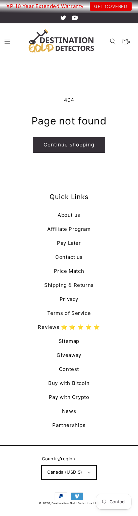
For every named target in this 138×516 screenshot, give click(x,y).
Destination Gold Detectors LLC (75, 503)
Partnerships (68, 425)
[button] (113, 41)
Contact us (69, 257)
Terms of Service (69, 313)
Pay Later (69, 243)
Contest (69, 369)
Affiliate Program (68, 229)
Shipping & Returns (69, 285)
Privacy (69, 299)
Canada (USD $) (64, 472)
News (69, 411)
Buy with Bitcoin (69, 383)
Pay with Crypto (69, 397)
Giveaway (69, 355)
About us (69, 215)
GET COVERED (110, 6)
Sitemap (69, 341)
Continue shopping (69, 144)
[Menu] (7, 41)
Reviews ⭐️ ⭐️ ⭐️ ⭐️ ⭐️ (69, 327)
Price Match (69, 271)
